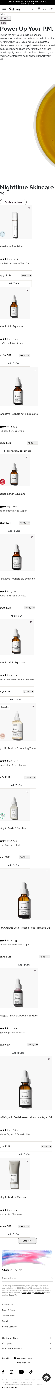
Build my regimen (13, 202)
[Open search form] (31, 8)
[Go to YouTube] (21, 1372)
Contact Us (12, 1295)
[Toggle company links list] (50, 1343)
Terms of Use (39, 1293)
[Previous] (1, 2)
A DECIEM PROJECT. (10, 1387)
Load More (27, 1241)
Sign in (5, 1321)
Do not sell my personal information (18, 1385)
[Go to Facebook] (3, 1372)
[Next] (53, 2)
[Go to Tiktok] (31, 1372)
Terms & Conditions (9, 1382)
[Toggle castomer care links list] (50, 1338)
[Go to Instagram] (11, 1372)
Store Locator (9, 1326)
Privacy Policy (26, 1293)
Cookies (39, 1385)
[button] (46, 1377)
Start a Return (9, 1310)
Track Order (8, 1315)
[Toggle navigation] (4, 8)
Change (29, 1358)
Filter (4, 18)
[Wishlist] (29, 207)
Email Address (9, 1278)
